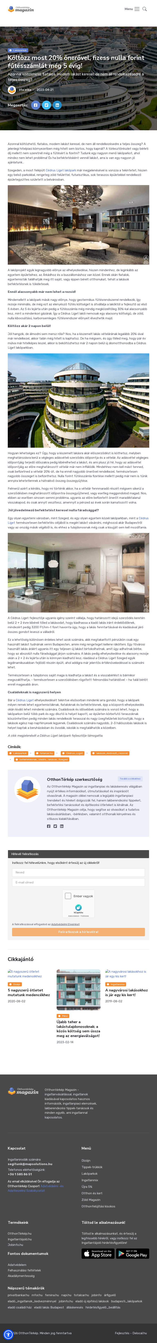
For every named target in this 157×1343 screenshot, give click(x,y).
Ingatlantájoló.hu (20, 1239)
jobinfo (96, 1295)
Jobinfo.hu (15, 1245)
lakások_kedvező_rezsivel (112, 753)
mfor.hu (37, 1295)
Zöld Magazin (91, 1200)
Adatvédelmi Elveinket (65, 924)
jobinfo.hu (66, 1301)
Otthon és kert (92, 1193)
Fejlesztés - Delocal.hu (131, 1333)
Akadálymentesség (21, 1276)
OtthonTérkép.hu (19, 1233)
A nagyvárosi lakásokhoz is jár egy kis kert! (47, 992)
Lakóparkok (20, 50)
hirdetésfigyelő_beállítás (103, 1307)
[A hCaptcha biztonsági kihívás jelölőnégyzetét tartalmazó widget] (78, 904)
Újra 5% (87, 1187)
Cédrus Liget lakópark (61, 170)
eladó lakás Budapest (49, 1307)
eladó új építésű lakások (92, 1301)
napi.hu (66, 1295)
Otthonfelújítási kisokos (98, 1206)
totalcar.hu (46, 753)
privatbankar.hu (18, 1295)
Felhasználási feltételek (24, 1270)
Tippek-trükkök (92, 1167)
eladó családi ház (20, 1307)
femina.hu (52, 1295)
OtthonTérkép (28, 1333)
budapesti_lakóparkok (126, 1301)
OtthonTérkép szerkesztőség (74, 779)
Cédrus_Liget (74, 753)
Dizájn (86, 1160)
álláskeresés (74, 1307)
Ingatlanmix (38, 984)
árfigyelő (110, 1295)
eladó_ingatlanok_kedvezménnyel (32, 1301)
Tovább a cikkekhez (130, 779)
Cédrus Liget (25, 700)
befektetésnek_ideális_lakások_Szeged (44, 759)
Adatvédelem (17, 1265)
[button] (144, 9)
